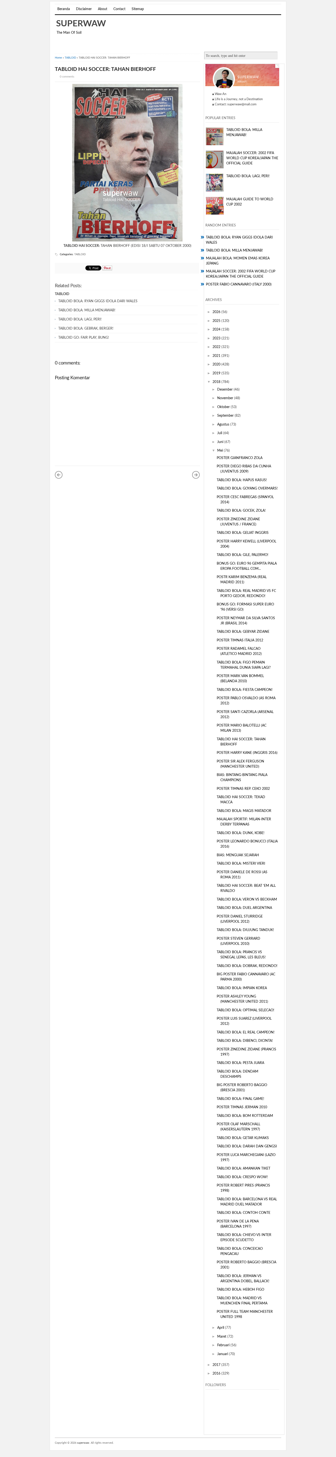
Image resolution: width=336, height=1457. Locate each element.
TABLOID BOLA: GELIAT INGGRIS (243, 533)
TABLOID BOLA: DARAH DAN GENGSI (247, 1146)
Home (58, 57)
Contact (119, 9)
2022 (217, 347)
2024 (217, 329)
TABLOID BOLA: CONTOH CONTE (243, 1213)
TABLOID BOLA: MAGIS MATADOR (244, 811)
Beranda (63, 9)
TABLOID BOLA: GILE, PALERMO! (242, 555)
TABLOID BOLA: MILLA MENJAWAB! (86, 310)
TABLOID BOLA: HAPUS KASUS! (242, 480)
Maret (222, 1336)
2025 (217, 321)
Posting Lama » (196, 475)
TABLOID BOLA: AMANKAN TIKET (243, 1168)
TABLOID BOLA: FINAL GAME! (240, 1099)
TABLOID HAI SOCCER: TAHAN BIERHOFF (105, 69)
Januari (223, 1354)
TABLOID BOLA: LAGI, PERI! (80, 319)
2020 (217, 364)
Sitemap (138, 9)
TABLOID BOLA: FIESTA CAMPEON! (245, 690)
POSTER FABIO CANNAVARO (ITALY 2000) (239, 284)
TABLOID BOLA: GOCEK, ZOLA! (241, 510)
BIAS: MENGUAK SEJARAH (238, 855)
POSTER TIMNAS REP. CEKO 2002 (243, 789)
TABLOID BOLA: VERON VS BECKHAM (247, 899)
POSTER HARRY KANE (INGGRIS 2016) (247, 753)
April (221, 1328)
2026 (217, 312)
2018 (217, 382)
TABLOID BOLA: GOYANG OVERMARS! (247, 488)
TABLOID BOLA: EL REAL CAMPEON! (246, 1032)
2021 (217, 356)
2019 (217, 373)
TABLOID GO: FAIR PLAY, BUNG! (83, 337)
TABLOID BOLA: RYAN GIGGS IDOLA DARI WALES (97, 301)
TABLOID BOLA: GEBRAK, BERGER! (85, 328)
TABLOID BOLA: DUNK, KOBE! (240, 833)
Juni (220, 442)
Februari (223, 1345)
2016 (217, 1373)
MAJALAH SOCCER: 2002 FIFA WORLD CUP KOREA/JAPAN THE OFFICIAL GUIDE (252, 158)
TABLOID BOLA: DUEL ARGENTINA (244, 908)
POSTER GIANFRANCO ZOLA (239, 458)
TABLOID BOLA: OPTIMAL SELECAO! (245, 1010)
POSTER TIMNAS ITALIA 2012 (240, 640)
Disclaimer (84, 9)
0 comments (67, 76)
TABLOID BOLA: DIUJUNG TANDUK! (245, 930)
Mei (220, 450)
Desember (225, 389)
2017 (217, 1365)
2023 (217, 338)
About (102, 9)
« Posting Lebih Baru (59, 475)
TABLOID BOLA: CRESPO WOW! (242, 1177)
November (225, 398)
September (226, 415)
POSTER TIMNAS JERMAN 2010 (242, 1107)
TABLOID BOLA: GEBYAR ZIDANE (243, 631)
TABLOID (70, 57)
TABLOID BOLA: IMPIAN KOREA (242, 988)
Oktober (224, 407)
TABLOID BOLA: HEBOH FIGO (240, 1289)
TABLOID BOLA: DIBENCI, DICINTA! (245, 1041)
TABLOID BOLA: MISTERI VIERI (241, 863)
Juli (220, 433)
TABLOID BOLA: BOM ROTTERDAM (245, 1116)
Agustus (223, 424)
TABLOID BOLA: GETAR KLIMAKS (243, 1138)
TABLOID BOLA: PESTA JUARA (240, 1063)
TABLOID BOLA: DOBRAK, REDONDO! (247, 966)
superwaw (81, 23)
